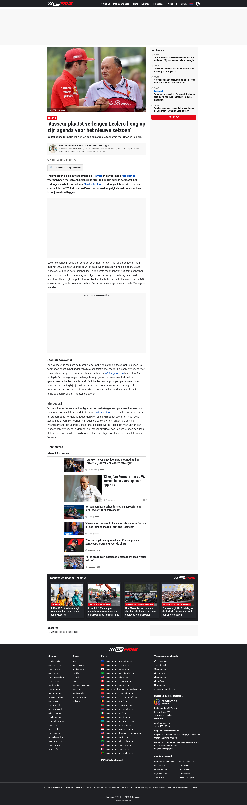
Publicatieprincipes (142, 788)
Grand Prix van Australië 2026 (118, 661)
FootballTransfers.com (164, 761)
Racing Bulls (78, 693)
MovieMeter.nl (160, 769)
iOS (130, 788)
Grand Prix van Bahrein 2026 (118, 725)
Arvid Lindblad (54, 729)
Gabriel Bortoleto (55, 737)
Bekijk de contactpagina (163, 749)
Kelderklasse (184, 773)
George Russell (55, 709)
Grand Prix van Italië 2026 (116, 713)
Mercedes (54, 404)
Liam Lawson (54, 689)
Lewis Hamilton (102, 412)
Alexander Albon (55, 697)
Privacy (56, 788)
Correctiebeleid (158, 788)
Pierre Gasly (53, 681)
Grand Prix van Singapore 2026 (119, 729)
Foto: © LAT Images (57, 110)
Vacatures (98, 788)
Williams (76, 701)
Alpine (75, 661)
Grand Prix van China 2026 (117, 665)
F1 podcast (158, 4)
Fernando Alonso (56, 721)
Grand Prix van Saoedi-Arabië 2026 (120, 673)
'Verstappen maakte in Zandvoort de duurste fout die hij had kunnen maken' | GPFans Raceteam (174, 97)
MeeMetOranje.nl (186, 777)
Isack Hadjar (54, 685)
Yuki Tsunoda (54, 733)
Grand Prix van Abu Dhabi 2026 (119, 753)
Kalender (145, 4)
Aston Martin (78, 665)
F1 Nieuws (105, 4)
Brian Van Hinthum (68, 145)
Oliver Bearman (55, 713)
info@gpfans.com (162, 723)
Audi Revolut (78, 669)
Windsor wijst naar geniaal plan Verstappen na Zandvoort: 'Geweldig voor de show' (174, 109)
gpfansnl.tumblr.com (165, 689)
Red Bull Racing (79, 697)
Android (124, 788)
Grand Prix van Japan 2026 (117, 669)
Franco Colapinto (56, 677)
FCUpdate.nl (159, 765)
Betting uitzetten (112, 788)
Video (170, 4)
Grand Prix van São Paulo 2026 (119, 741)
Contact (69, 788)
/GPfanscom (162, 661)
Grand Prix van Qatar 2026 (117, 749)
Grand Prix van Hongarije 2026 (118, 705)
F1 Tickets (181, 4)
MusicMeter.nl (185, 769)
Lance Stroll (53, 725)
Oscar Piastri (54, 673)
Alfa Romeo (128, 175)
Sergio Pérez (53, 749)
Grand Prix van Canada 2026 (118, 681)
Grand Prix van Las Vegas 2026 (119, 745)
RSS (63, 788)
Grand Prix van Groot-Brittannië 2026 (121, 697)
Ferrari (52, 118)
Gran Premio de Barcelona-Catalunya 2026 (124, 689)
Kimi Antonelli (54, 705)
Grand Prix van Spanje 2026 (117, 717)
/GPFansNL (162, 673)
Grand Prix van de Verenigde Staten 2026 (123, 733)
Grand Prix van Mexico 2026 (117, 737)
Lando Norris (54, 669)
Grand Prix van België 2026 (117, 701)
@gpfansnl (161, 669)
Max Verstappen (121, 4)
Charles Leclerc (92, 184)
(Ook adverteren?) (116, 760)
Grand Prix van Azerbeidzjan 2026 (120, 721)
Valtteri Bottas (54, 745)
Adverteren (80, 788)
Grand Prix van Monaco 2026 (118, 685)
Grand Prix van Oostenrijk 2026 (119, 693)
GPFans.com (184, 765)
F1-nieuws (174, 117)
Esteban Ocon (54, 717)
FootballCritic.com (187, 761)
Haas (75, 681)
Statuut (89, 788)
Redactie (48, 788)
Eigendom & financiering (177, 788)
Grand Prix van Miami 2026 (117, 677)
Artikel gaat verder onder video (96, 295)
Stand (135, 4)
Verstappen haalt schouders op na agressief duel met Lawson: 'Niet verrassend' (174, 81)
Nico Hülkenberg (55, 741)
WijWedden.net (160, 773)
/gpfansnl (160, 681)
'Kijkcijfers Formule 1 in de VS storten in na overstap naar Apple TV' (174, 70)
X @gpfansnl (160, 665)
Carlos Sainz (53, 701)
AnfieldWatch (160, 777)
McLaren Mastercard (82, 685)
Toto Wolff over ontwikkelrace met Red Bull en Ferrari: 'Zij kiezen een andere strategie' (174, 59)
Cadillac (76, 673)
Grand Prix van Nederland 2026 (119, 709)
